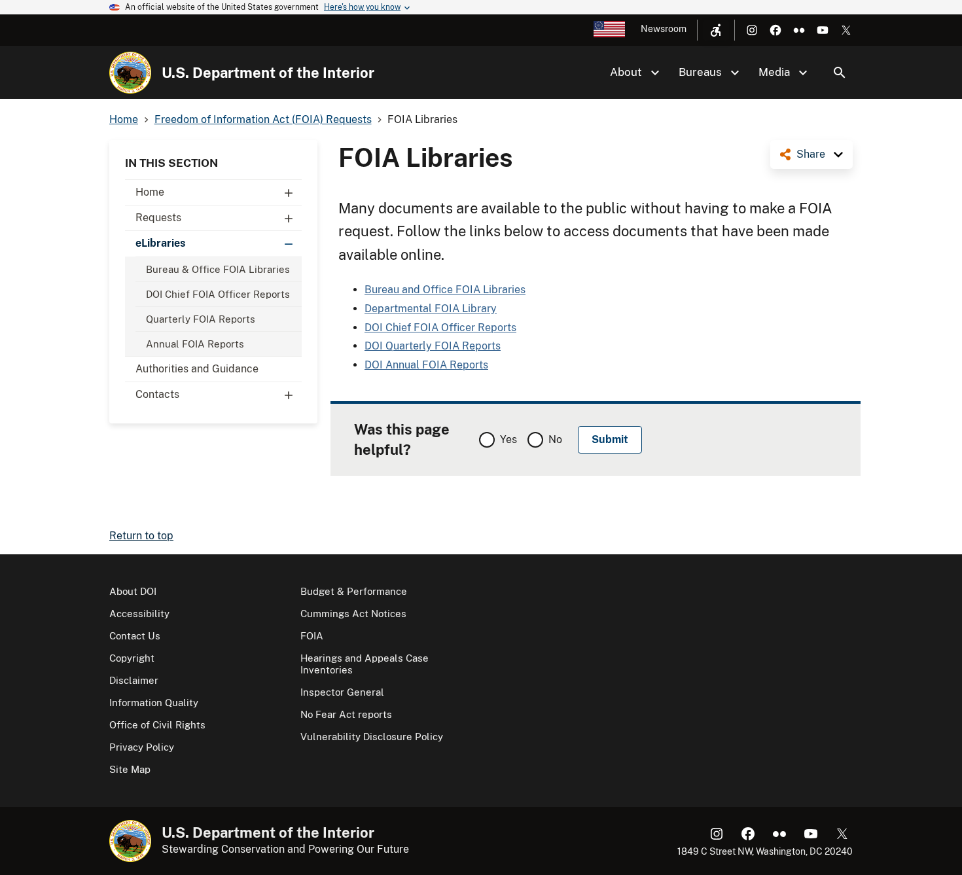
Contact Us (134, 635)
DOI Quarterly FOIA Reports (433, 346)
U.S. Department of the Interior (268, 72)
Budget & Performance (353, 591)
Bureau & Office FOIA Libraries (218, 269)
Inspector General (342, 692)
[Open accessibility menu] (716, 30)
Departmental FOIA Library (431, 308)
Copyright (131, 658)
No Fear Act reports (346, 714)
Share (810, 154)
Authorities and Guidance (196, 369)
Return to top (141, 535)
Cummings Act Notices (353, 613)
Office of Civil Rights (157, 724)
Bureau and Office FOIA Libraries (445, 289)
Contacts (157, 394)
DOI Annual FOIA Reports (426, 365)
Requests (158, 217)
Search (840, 73)
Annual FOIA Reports (195, 343)
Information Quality (153, 702)
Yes (508, 439)
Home (149, 192)
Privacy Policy (141, 747)
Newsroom (663, 28)
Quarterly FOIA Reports (200, 319)
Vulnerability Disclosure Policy (371, 736)
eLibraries (160, 243)
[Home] (130, 73)
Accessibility (139, 613)
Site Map (130, 769)
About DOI (132, 591)
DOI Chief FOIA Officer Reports (218, 294)
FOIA (311, 635)
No (555, 439)
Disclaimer (133, 680)
